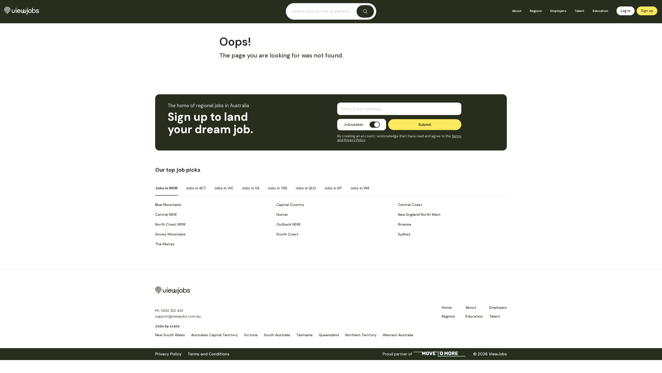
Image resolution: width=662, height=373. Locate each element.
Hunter (282, 214)
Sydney (404, 234)
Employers (558, 11)
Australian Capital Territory (214, 335)
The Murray (165, 244)
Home (447, 307)
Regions (536, 11)
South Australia (277, 335)
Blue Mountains (168, 204)
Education (600, 11)
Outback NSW (288, 224)
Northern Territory (361, 335)
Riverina (404, 224)
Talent (579, 11)
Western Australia (398, 335)
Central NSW (166, 214)
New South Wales (170, 335)
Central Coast (410, 204)
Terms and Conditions (208, 354)
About (517, 11)
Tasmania (304, 335)
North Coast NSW (170, 224)
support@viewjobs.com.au (178, 316)
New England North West (419, 214)
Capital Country (290, 204)
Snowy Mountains (170, 234)
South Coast (287, 234)
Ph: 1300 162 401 (169, 310)
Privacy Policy (168, 354)
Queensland (329, 335)
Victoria (251, 335)
